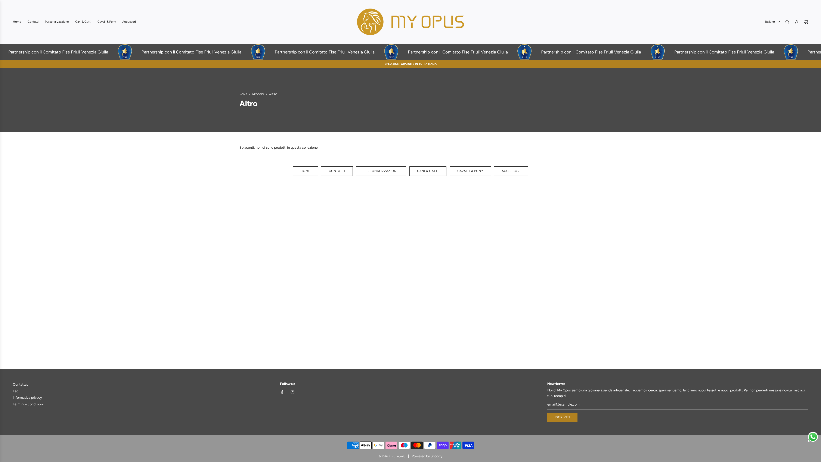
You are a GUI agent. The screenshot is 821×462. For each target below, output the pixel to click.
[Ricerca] (787, 22)
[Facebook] (282, 392)
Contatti (337, 171)
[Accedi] (796, 22)
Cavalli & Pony (470, 171)
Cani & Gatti (428, 171)
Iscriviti (562, 417)
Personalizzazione (381, 171)
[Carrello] (806, 22)
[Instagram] (292, 392)
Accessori (511, 171)
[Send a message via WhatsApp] (813, 437)
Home (305, 171)
